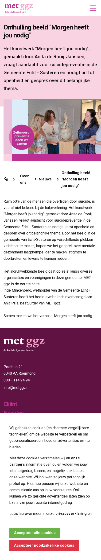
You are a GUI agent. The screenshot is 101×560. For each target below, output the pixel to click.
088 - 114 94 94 (17, 380)
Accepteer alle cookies (35, 533)
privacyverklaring (71, 513)
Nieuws (45, 179)
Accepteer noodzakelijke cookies (44, 545)
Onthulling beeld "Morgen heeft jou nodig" (76, 179)
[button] (93, 8)
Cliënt (10, 404)
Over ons (24, 179)
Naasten (13, 413)
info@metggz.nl (16, 387)
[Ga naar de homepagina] (6, 179)
